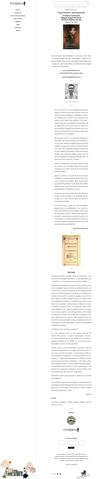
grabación (71, 77)
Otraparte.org (58, 6)
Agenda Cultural (66, 6)
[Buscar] (87, 3)
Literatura (73, 6)
